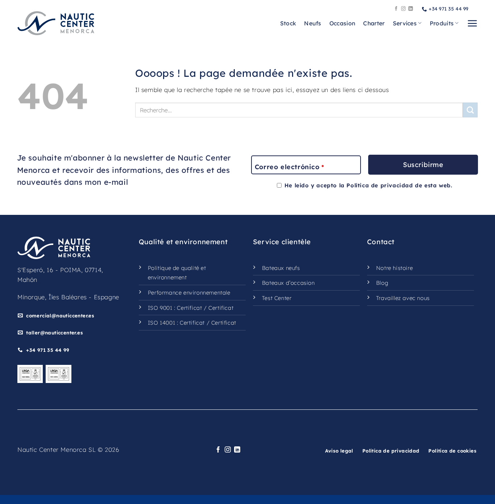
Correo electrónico (289, 167)
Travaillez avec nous (403, 298)
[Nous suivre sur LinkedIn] (410, 9)
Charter (373, 23)
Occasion (342, 23)
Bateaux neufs (281, 268)
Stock (288, 23)
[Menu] (472, 23)
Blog (382, 282)
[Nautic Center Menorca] (55, 23)
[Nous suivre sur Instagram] (403, 9)
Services (405, 23)
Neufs (312, 23)
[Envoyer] (470, 110)
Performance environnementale (189, 292)
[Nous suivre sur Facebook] (396, 9)
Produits (442, 23)
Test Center (277, 298)
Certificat (189, 307)
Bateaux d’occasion (288, 282)
